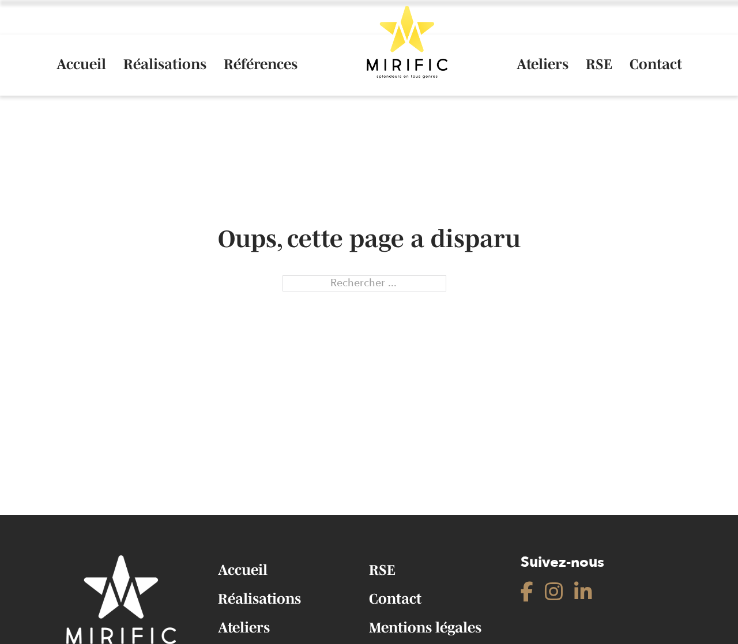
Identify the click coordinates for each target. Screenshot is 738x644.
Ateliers (542, 64)
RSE (599, 64)
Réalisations (164, 64)
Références (261, 64)
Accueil (81, 64)
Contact (656, 64)
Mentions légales (425, 627)
